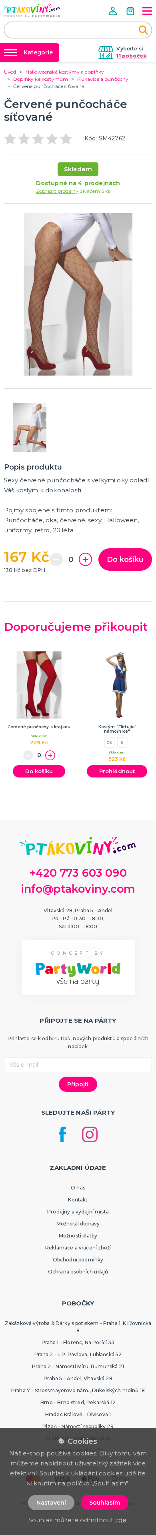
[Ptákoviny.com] (32, 10)
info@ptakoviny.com (78, 888)
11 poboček (131, 56)
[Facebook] (62, 1134)
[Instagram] (90, 1134)
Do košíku (125, 559)
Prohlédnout (117, 771)
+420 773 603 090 (78, 872)
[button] (113, 11)
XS (109, 742)
